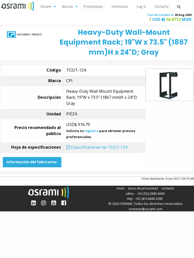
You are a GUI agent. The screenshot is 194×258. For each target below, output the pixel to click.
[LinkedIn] (33, 203)
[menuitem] (47, 6)
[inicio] (18, 5)
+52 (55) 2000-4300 (150, 193)
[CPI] (24, 34)
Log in (141, 6)
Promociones (93, 6)
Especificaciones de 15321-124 (98, 147)
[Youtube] (53, 203)
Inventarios (120, 6)
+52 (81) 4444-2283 (149, 198)
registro (91, 130)
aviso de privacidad (143, 188)
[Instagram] (43, 203)
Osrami (46, 6)
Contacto (161, 6)
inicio (121, 188)
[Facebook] (63, 203)
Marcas (67, 6)
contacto (167, 188)
